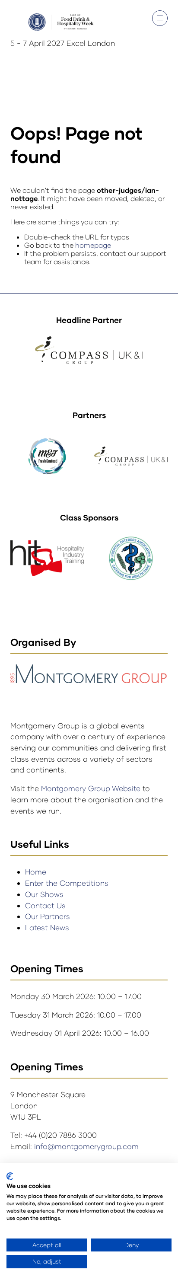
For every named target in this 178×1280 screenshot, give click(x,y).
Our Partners (47, 916)
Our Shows (44, 894)
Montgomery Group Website (92, 788)
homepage (93, 245)
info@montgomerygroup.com (86, 1146)
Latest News (47, 927)
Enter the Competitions (66, 882)
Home (35, 871)
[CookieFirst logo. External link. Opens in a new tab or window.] (9, 1176)
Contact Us (45, 905)
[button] (160, 18)
